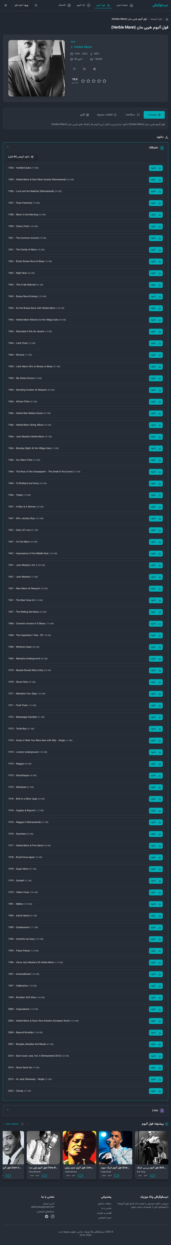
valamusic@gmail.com (42, 1207)
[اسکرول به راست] (27, 1124)
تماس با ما (106, 1208)
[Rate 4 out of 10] (88, 81)
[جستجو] (36, 5)
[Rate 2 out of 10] (83, 81)
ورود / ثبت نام (21, 5)
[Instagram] (52, 1216)
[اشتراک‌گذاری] (94, 69)
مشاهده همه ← (11, 1124)
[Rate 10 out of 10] (104, 81)
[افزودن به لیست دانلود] (84, 69)
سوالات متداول (104, 1204)
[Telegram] (46, 1216)
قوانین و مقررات (104, 1213)
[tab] (154, 115)
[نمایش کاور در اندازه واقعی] (36, 68)
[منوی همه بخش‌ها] (6, 5)
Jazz (72, 42)
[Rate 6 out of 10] (93, 81)
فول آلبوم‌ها (156, 19)
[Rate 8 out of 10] (99, 81)
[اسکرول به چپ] (22, 1124)
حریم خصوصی (104, 1218)
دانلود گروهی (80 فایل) (19, 157)
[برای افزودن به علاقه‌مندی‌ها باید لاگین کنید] (74, 69)
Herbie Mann (83, 47)
